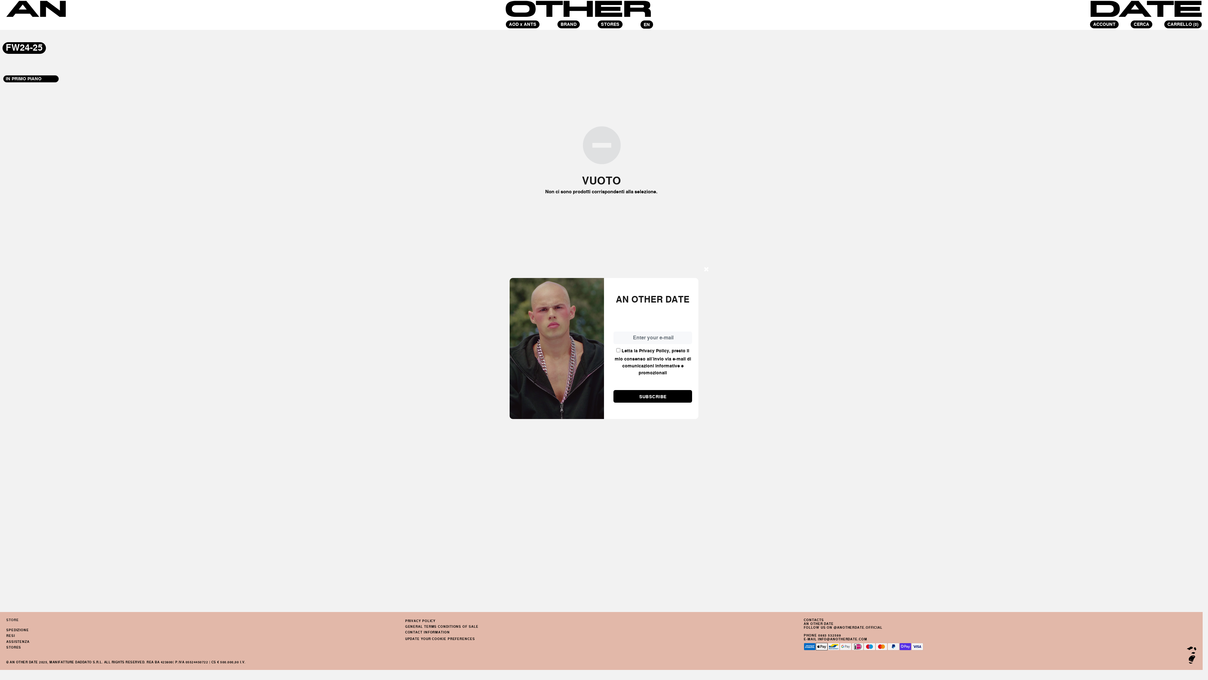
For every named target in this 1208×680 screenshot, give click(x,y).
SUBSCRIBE (653, 396)
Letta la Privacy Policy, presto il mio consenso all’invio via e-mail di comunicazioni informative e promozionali (653, 361)
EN (647, 24)
